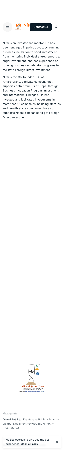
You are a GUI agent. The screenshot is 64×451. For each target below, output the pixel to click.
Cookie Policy (29, 444)
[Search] (56, 27)
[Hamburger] (7, 27)
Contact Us (40, 27)
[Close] (56, 442)
